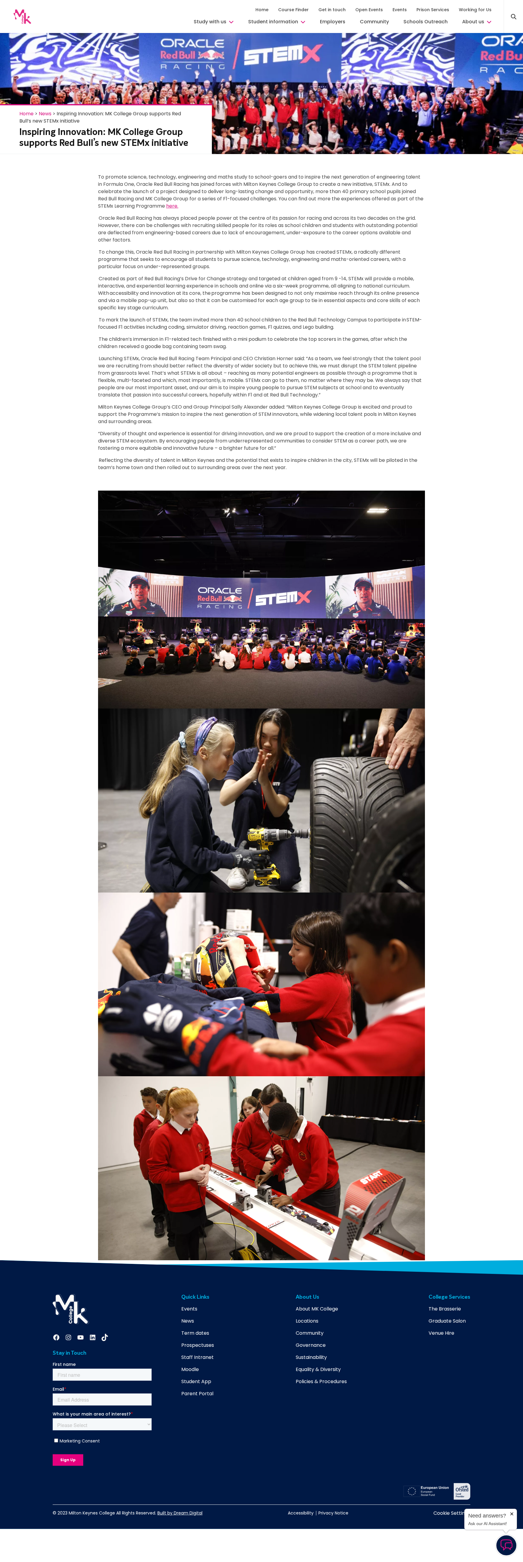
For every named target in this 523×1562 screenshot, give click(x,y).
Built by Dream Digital (179, 1513)
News (45, 113)
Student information (273, 21)
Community (374, 21)
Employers (332, 21)
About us (473, 21)
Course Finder (293, 10)
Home (261, 10)
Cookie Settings (451, 1513)
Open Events (369, 10)
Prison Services (432, 10)
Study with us (210, 21)
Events (400, 10)
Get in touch (332, 10)
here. (172, 205)
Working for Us (475, 10)
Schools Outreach (425, 21)
